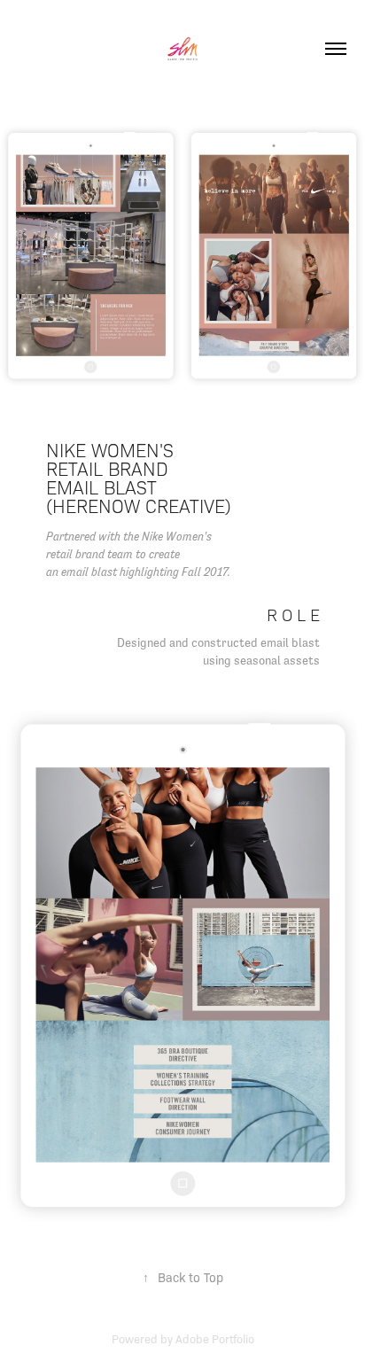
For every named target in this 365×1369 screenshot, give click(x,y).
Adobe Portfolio (214, 1338)
